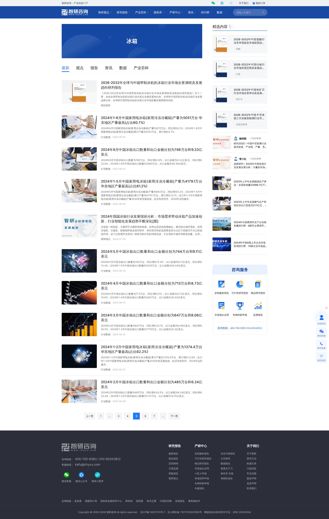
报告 (94, 68)
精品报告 (106, 105)
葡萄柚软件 (194, 500)
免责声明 (251, 483)
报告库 (158, 12)
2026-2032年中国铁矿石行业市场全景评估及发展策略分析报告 (249, 93)
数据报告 (225, 463)
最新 (65, 68)
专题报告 (199, 488)
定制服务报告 (202, 453)
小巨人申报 (201, 473)
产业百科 (140, 12)
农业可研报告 (228, 453)
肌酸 (238, 48)
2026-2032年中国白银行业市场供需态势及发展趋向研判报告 (249, 68)
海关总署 (151, 500)
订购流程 (251, 468)
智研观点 (103, 12)
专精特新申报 (202, 483)
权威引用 (251, 463)
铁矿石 (239, 99)
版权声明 (251, 478)
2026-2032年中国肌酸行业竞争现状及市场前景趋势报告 (249, 43)
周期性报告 (227, 478)
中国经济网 (166, 500)
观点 (80, 68)
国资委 (139, 500)
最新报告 (173, 453)
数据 (219, 12)
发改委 (78, 500)
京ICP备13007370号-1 (152, 512)
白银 (238, 74)
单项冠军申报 (202, 478)
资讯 (190, 12)
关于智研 (251, 453)
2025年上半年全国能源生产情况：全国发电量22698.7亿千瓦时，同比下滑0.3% (250, 185)
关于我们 (243, 3)
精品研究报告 (202, 463)
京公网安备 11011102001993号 (184, 512)
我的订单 (260, 3)
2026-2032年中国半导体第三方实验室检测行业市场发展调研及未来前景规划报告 (249, 120)
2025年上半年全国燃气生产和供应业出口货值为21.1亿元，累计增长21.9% (250, 205)
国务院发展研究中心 (111, 500)
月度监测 (173, 468)
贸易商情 (173, 463)
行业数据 (106, 137)
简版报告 (173, 473)
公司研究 (225, 458)
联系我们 (251, 488)
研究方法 (251, 458)
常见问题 (251, 473)
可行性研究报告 (203, 458)
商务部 (129, 500)
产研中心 (174, 12)
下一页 (174, 416)
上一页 (89, 416)
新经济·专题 (227, 473)
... (110, 416)
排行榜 (205, 12)
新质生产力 (227, 468)
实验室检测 (241, 124)
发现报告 (180, 500)
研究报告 (122, 12)
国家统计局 (91, 500)
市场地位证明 (202, 468)
